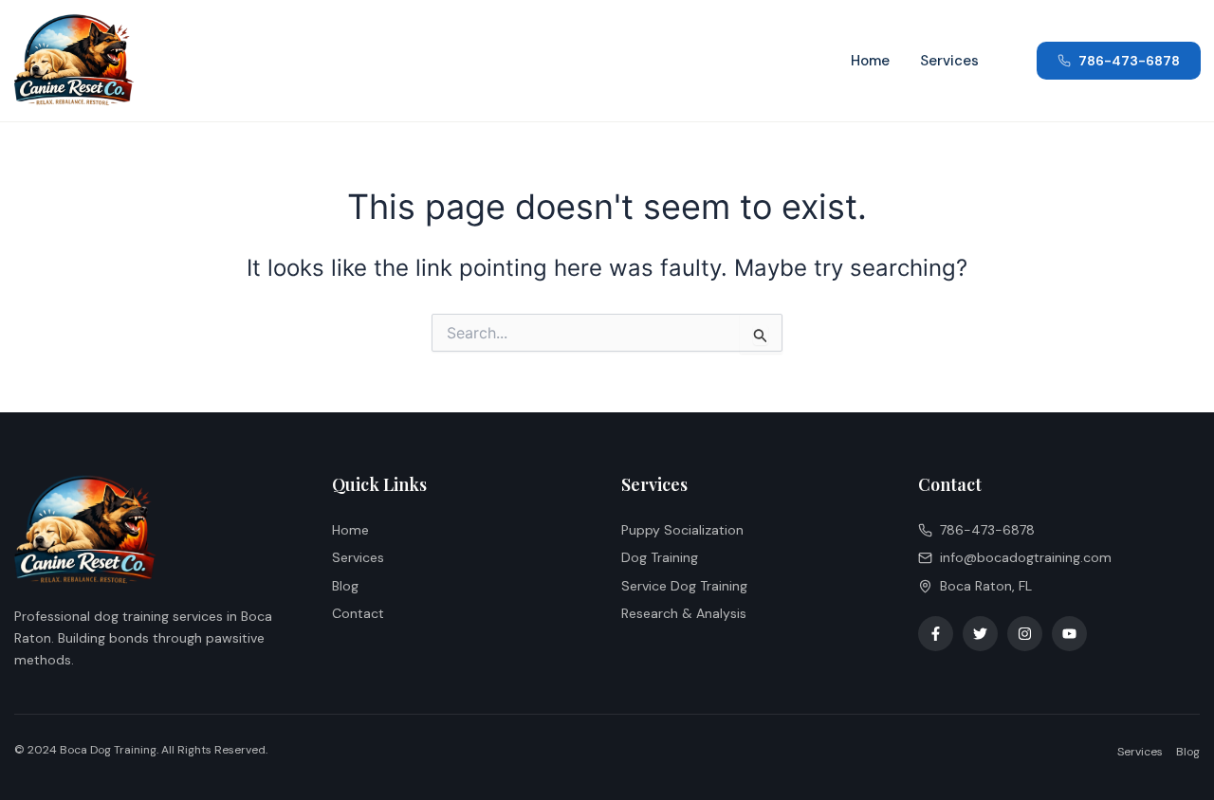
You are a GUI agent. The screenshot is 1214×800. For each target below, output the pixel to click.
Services (949, 60)
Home (870, 60)
